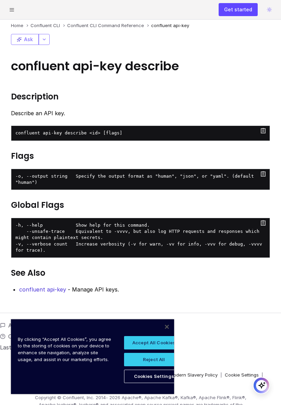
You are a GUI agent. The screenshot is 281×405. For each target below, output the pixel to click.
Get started (238, 9)
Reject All (154, 359)
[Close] (167, 327)
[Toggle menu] (11, 9)
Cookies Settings (154, 376)
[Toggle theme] (269, 9)
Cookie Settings (242, 375)
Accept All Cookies (153, 342)
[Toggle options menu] (44, 39)
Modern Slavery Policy (194, 375)
